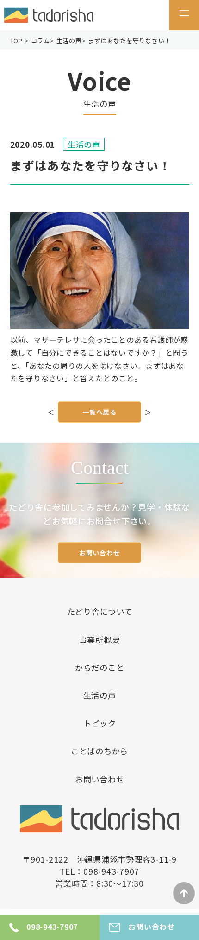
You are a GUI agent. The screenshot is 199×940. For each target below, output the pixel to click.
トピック (99, 723)
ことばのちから (99, 751)
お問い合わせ (99, 552)
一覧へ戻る (99, 411)
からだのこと (99, 667)
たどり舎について (99, 611)
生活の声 (99, 695)
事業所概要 (99, 639)
